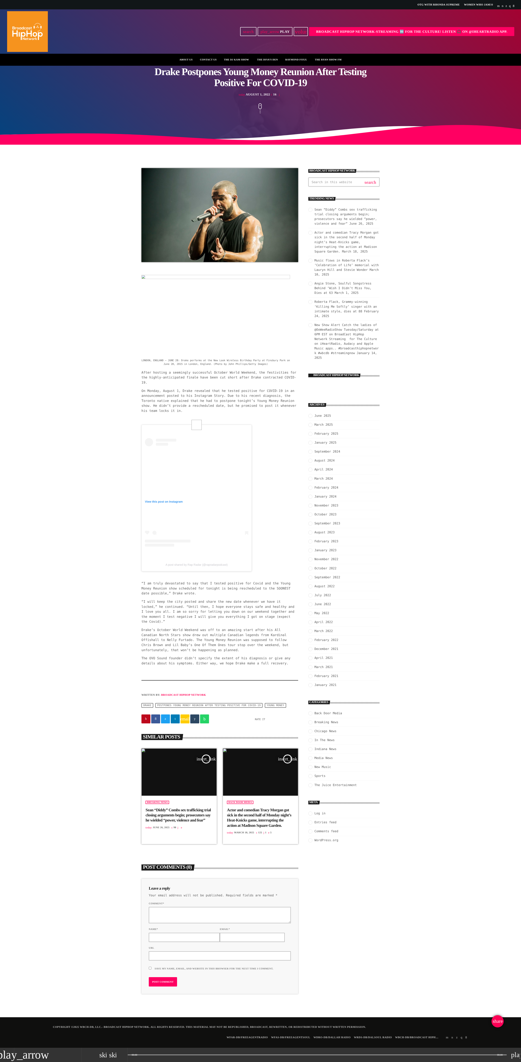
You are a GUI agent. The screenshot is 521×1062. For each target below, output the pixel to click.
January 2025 (325, 442)
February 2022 (326, 640)
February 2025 (326, 433)
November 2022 (326, 559)
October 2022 (325, 568)
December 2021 (326, 649)
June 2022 (322, 604)
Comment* (156, 903)
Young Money (275, 705)
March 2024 (323, 478)
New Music (322, 767)
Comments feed (326, 831)
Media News (323, 758)
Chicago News (325, 731)
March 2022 (323, 631)
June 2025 (322, 416)
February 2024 (326, 487)
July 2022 (322, 595)
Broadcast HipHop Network (183, 694)
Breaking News (157, 802)
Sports (319, 776)
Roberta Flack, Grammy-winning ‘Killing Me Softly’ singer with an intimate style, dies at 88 (345, 306)
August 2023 (324, 532)
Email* (225, 929)
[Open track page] (123, 1055)
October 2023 (325, 514)
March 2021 (323, 667)
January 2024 (325, 496)
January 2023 (325, 550)
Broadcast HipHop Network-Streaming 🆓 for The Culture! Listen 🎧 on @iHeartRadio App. (411, 32)
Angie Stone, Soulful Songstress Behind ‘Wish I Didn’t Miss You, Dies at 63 (342, 288)
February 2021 (326, 676)
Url (151, 947)
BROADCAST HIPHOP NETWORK (336, 375)
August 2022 (324, 586)
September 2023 (327, 523)
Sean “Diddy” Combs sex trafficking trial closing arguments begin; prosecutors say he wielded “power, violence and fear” (178, 815)
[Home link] (27, 31)
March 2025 (323, 425)
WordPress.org (326, 840)
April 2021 (323, 658)
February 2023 (326, 541)
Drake (147, 705)
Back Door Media (240, 802)
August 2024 (324, 460)
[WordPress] (502, 6)
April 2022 (323, 622)
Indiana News (325, 749)
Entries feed (325, 822)
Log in (319, 813)
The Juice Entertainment (335, 785)
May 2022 (321, 613)
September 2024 (327, 451)
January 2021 (325, 685)
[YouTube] (498, 6)
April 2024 (323, 469)
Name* (153, 929)
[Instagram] (510, 6)
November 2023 (326, 505)
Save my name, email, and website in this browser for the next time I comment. (214, 968)
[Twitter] (506, 6)
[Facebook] (513, 6)
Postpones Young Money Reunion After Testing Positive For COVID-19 (209, 705)
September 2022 (327, 577)
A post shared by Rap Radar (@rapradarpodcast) (196, 564)
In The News (324, 740)
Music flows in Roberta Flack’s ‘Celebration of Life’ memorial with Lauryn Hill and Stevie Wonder (346, 265)
